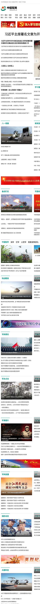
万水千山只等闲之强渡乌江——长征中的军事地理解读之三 (16, 449)
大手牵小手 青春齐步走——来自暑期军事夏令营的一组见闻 (16, 537)
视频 (20, 17)
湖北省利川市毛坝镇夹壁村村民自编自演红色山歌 (14, 550)
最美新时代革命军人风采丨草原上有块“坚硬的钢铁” (14, 312)
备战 (25, 15)
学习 (2, 15)
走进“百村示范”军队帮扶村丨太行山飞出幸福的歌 (13, 271)
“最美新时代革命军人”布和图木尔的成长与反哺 (13, 310)
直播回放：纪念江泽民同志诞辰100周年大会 (13, 495)
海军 (34, 15)
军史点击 (5, 381)
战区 (20, 15)
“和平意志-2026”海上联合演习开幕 (10, 318)
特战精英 (5, 281)
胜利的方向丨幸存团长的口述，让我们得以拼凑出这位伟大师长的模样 (16, 442)
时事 (10, 17)
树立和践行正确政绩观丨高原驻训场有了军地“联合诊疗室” (16, 268)
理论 (2, 17)
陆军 (29, 15)
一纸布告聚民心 (5, 410)
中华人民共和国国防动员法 (8, 542)
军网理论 (5, 337)
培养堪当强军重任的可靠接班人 (10, 355)
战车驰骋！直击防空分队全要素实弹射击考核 (13, 209)
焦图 (10, 15)
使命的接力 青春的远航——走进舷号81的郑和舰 (13, 452)
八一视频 (5, 123)
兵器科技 (5, 572)
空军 (38, 15)
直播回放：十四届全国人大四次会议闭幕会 (12, 508)
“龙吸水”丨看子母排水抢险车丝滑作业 (11, 141)
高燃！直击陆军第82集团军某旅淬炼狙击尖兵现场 (14, 457)
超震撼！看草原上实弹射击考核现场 (10, 265)
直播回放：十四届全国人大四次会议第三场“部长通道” (15, 506)
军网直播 (5, 477)
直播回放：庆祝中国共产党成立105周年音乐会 (13, 503)
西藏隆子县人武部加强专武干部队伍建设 (11, 547)
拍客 (38, 17)
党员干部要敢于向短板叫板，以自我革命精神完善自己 (15, 368)
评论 (6, 17)
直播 (25, 17)
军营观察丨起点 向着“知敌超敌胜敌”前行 (11, 315)
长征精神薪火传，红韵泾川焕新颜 (9, 454)
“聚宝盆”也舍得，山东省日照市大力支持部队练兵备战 (15, 553)
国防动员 (5, 518)
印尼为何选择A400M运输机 (9, 591)
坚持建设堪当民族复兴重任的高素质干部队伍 (12, 371)
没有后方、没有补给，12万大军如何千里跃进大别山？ (15, 407)
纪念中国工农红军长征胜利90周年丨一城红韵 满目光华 (15, 413)
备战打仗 (5, 191)
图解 (34, 17)
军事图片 (5, 423)
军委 (16, 15)
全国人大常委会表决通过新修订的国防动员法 (12, 545)
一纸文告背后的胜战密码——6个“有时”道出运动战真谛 (15, 415)
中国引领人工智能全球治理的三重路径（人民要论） (14, 360)
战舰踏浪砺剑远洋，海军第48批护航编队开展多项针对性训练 (16, 300)
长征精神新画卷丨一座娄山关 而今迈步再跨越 (13, 446)
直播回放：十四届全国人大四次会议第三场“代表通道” (15, 511)
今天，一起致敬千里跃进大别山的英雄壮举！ (13, 399)
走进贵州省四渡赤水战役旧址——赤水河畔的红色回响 (15, 405)
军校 (16, 17)
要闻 (6, 15)
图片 (29, 17)
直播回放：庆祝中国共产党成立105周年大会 (12, 500)
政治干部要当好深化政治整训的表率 (10, 374)
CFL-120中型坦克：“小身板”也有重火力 (11, 601)
